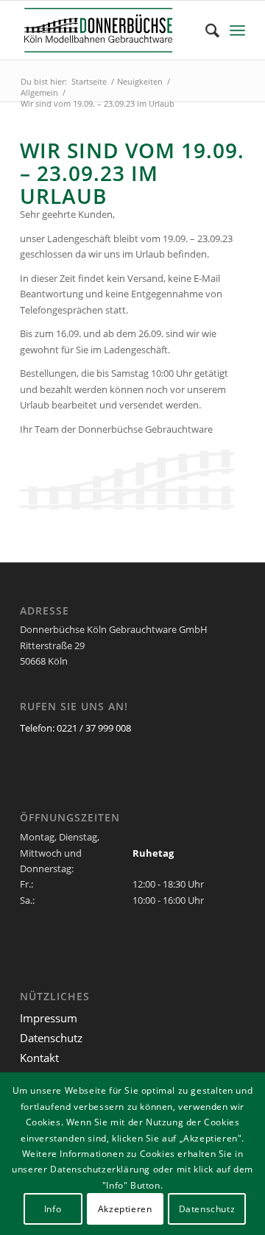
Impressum (48, 1018)
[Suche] (205, 30)
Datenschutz (51, 1037)
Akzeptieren (125, 1209)
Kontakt (39, 1057)
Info (52, 1209)
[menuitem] (205, 30)
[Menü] (237, 30)
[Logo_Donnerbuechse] (110, 30)
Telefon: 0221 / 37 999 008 (75, 728)
